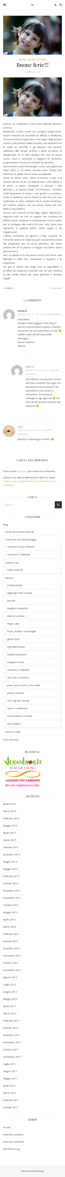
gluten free (13, 639)
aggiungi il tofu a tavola (19, 592)
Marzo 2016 (9, 811)
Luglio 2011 (9, 1064)
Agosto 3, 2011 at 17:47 (28, 314)
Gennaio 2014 (10, 883)
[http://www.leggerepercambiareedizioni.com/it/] (32, 777)
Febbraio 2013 (11, 933)
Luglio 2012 (9, 984)
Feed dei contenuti (13, 1134)
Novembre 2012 (12, 955)
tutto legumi (14, 723)
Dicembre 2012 (11, 948)
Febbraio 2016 (11, 818)
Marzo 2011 (9, 1092)
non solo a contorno (18, 677)
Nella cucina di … (16, 569)
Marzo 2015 (9, 840)
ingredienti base (16, 646)
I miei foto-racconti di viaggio (21, 539)
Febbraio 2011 (11, 1100)
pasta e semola (15, 692)
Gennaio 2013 (10, 941)
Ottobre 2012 (10, 962)
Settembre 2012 (12, 970)
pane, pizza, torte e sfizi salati (23, 685)
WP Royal (39, 1171)
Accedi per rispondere (51, 314)
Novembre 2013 (12, 897)
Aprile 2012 (9, 1006)
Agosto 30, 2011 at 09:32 (29, 430)
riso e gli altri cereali (18, 700)
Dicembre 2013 (11, 890)
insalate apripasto (17, 654)
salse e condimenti (17, 708)
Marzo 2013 (9, 926)
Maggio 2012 (10, 998)
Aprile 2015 (9, 832)
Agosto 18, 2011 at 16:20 (36, 370)
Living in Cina (36, 59)
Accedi (6, 1127)
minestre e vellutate (18, 669)
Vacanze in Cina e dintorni (21, 546)
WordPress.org (11, 1148)
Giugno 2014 (10, 861)
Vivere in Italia (12, 731)
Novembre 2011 (12, 1042)
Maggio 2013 (10, 912)
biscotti (11, 600)
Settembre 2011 (12, 1056)
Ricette (9, 577)
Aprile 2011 (9, 1085)
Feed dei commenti (13, 1141)
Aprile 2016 (9, 803)
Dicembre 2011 (11, 1035)
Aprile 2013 (9, 919)
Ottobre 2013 (10, 905)
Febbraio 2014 (11, 876)
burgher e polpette (17, 608)
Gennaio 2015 (10, 847)
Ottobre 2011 (10, 1049)
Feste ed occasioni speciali (19, 531)
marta (9, 288)
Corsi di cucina (10, 739)
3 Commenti (55, 288)
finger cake (13, 623)
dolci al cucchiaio (16, 615)
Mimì (20, 426)
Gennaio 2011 (10, 1107)
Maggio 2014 (10, 868)
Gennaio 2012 (10, 1027)
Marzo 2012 (9, 1013)
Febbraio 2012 (11, 1020)
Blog (22, 59)
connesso (22, 471)
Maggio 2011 (10, 1078)
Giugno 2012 (10, 991)
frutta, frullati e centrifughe (21, 631)
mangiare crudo (15, 662)
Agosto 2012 (10, 977)
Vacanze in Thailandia (18, 554)
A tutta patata (14, 585)
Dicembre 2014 (11, 854)
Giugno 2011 (10, 1071)
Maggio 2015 (10, 825)
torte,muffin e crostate (19, 716)
